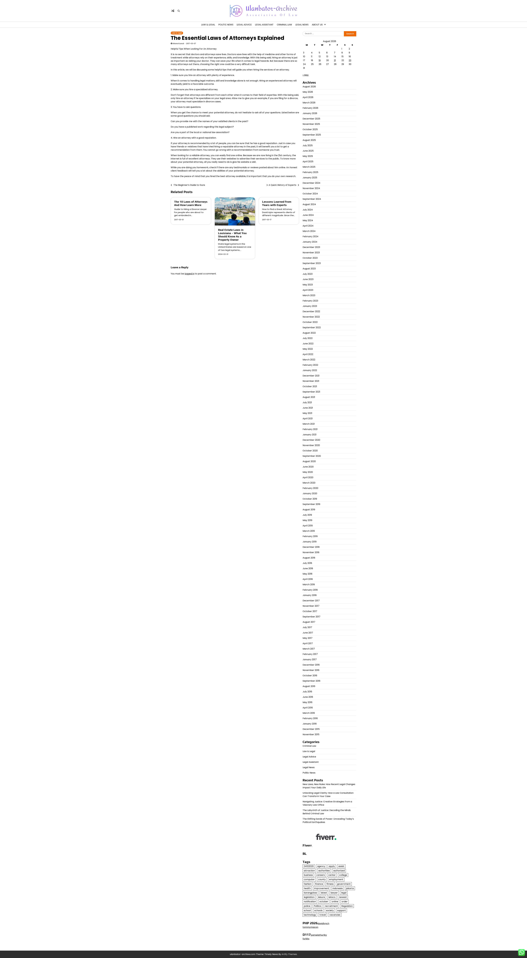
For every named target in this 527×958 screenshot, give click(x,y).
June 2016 (308, 697)
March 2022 (309, 359)
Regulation (347, 906)
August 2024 (309, 204)
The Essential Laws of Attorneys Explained (227, 38)
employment (336, 879)
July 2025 (308, 145)
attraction (309, 870)
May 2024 (308, 220)
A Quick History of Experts (282, 185)
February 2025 (310, 172)
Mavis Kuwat (178, 43)
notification (310, 901)
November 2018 (311, 552)
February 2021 (310, 429)
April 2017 (308, 643)
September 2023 (312, 263)
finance (319, 884)
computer (309, 879)
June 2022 (308, 343)
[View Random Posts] (173, 11)
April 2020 (308, 477)
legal (343, 892)
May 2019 (307, 520)
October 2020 (310, 450)
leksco (331, 897)
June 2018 (308, 568)
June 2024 (308, 215)
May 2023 (308, 284)
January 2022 (310, 370)
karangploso (310, 892)
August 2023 (309, 268)
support (341, 910)
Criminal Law (284, 24)
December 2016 (311, 664)
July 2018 (307, 563)
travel (322, 914)
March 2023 (309, 295)
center (332, 875)
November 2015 (311, 734)
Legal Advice (244, 24)
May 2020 (308, 472)
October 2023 (310, 257)
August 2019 (309, 509)
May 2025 (308, 156)
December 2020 (311, 440)
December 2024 (311, 183)
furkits (306, 938)
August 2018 (309, 557)
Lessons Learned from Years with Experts (276, 203)
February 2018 (310, 589)
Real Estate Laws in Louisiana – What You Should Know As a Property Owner (232, 234)
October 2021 (310, 386)
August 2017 (309, 622)
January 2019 (309, 541)
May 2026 (308, 91)
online (335, 901)
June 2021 (308, 407)
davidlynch (323, 923)
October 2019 (310, 498)
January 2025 (310, 177)
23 (350, 60)
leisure (321, 897)
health (307, 888)
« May (306, 75)
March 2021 (309, 423)
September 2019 (311, 504)
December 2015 (311, 729)
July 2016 (307, 691)
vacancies (334, 914)
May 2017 (307, 638)
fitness (330, 884)
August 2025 (309, 140)
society (330, 910)
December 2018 (311, 547)
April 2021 (308, 418)
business (308, 875)
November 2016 (311, 670)
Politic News (225, 24)
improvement (321, 888)
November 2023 (311, 252)
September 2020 (312, 456)
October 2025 (310, 129)
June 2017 (308, 632)
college (343, 875)
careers (320, 875)
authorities (324, 870)
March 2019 (309, 531)
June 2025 (308, 150)
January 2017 (310, 659)
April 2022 (308, 354)
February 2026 (310, 108)
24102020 (309, 866)
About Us (317, 24)
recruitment (331, 906)
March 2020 (309, 482)
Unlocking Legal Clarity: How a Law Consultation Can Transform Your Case (328, 794)
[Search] (179, 11)
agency (321, 866)
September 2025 (312, 134)
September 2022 (312, 327)
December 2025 (311, 118)
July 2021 (307, 402)
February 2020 (310, 488)
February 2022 (310, 365)
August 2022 (309, 332)
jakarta (350, 888)
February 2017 (310, 654)
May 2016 (307, 702)
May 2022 (308, 348)
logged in (189, 273)
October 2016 (310, 675)
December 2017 (311, 600)
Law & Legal (208, 24)
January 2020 (310, 493)
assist (341, 866)
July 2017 (307, 627)
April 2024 (308, 225)
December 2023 (311, 247)
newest (343, 897)
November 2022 (311, 316)
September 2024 (312, 199)
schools (318, 910)
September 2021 (311, 391)
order (345, 901)
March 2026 (309, 102)
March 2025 (309, 166)
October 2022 (310, 322)
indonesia (338, 888)
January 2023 (310, 306)
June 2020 (308, 466)
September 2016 (311, 680)
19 (320, 60)
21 (335, 60)
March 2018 (309, 584)
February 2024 (310, 236)
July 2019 (307, 514)
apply (332, 866)
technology (310, 914)
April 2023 (308, 290)
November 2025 (311, 124)
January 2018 (310, 595)
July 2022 (307, 338)
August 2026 (309, 86)
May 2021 (307, 413)
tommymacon (310, 927)
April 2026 (308, 97)
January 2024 (310, 241)
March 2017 (309, 648)
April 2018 (308, 579)
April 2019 (308, 525)
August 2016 (309, 686)
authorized (339, 870)
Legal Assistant (264, 24)
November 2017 (311, 606)
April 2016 (308, 707)
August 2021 (309, 397)
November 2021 (311, 381)
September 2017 (311, 616)
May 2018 (307, 573)
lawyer (334, 892)
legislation (309, 897)
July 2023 (307, 274)
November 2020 (311, 445)
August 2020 (309, 461)
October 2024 (310, 193)
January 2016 (310, 723)
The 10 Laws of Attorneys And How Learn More (191, 203)
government (344, 884)
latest (324, 892)
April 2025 (308, 161)
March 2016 (309, 713)
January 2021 (309, 434)
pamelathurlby (319, 935)
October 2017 (310, 611)
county (322, 879)
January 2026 (310, 113)
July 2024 (308, 209)
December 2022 (311, 311)
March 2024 (309, 231)
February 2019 (310, 536)
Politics (317, 906)
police (307, 906)
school (307, 910)
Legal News (302, 24)
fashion (308, 884)
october (323, 901)
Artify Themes (289, 954)
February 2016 (310, 718)
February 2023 (310, 300)
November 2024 (311, 188)
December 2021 (311, 375)
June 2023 (308, 279)
